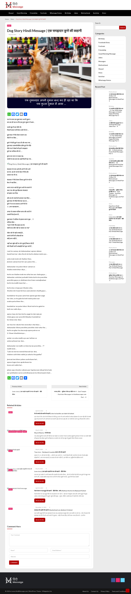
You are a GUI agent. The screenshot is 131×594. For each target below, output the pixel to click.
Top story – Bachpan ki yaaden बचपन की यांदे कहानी (50, 452)
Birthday (68, 13)
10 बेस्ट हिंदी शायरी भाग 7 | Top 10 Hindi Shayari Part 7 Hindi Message (116, 240)
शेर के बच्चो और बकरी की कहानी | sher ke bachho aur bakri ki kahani (54, 413)
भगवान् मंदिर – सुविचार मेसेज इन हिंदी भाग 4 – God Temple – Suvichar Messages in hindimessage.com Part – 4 (116, 194)
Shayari (11, 13)
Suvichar (96, 13)
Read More (40, 423)
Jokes (76, 13)
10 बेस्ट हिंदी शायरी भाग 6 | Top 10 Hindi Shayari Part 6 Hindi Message (116, 266)
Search (97, 23)
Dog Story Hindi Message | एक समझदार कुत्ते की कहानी (115, 207)
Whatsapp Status (56, 13)
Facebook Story (104, 42)
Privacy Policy (105, 591)
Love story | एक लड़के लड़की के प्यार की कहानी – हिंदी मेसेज (50, 471)
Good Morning (22, 13)
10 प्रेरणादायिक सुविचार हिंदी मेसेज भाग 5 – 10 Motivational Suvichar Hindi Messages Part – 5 (116, 164)
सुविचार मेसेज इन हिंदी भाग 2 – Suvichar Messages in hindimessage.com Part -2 (116, 277)
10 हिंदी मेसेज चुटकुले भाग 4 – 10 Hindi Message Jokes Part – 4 (116, 124)
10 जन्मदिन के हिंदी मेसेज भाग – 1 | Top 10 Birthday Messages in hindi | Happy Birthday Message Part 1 (116, 137)
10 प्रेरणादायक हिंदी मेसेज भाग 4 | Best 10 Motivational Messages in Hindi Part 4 (116, 97)
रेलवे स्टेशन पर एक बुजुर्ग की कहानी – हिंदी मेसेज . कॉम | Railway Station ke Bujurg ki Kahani (60, 491)
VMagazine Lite (47, 591)
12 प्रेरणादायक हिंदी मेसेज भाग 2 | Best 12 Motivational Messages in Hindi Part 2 (116, 253)
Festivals (43, 13)
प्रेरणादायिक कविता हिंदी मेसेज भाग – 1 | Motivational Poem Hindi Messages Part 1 (116, 151)
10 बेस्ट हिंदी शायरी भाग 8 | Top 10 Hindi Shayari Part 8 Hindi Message (116, 229)
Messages (102, 61)
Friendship (33, 13)
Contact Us (94, 591)
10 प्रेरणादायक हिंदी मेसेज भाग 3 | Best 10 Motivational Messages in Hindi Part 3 (116, 179)
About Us (85, 591)
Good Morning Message (107, 54)
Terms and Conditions (119, 591)
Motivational (85, 13)
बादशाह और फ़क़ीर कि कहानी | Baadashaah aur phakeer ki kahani (53, 510)
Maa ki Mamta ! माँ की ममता (42, 433)
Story (104, 13)
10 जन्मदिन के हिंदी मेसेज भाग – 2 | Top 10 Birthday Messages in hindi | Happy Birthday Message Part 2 (116, 112)
